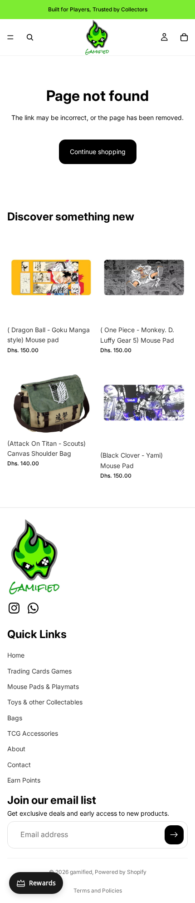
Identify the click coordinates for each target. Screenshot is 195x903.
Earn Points (23, 780)
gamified (81, 871)
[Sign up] (174, 834)
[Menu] (10, 37)
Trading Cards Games (39, 671)
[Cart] (184, 37)
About (16, 749)
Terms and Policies (97, 890)
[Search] (30, 37)
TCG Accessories (32, 733)
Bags (14, 718)
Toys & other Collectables (45, 702)
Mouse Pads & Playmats (43, 686)
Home (15, 655)
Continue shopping (98, 151)
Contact (19, 764)
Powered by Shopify (120, 871)
